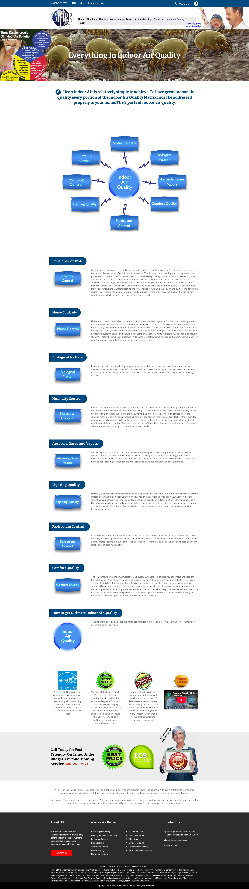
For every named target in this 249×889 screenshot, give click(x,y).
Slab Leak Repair (136, 835)
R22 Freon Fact (136, 831)
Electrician (133, 839)
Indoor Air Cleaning (99, 839)
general (54, 838)
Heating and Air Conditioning (104, 835)
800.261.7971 (61, 3)
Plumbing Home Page (101, 831)
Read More (61, 853)
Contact (111, 866)
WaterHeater (117, 19)
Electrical (159, 19)
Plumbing (92, 19)
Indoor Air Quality (175, 19)
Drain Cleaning (97, 850)
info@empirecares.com (89, 3)
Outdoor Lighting (136, 843)
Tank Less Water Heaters (140, 850)
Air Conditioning (143, 19)
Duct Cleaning (97, 843)
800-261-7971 (76, 764)
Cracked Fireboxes (99, 846)
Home (81, 19)
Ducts (129, 19)
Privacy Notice (123, 866)
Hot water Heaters (99, 854)
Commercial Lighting (138, 846)
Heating (103, 19)
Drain (82, 22)
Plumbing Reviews (139, 866)
